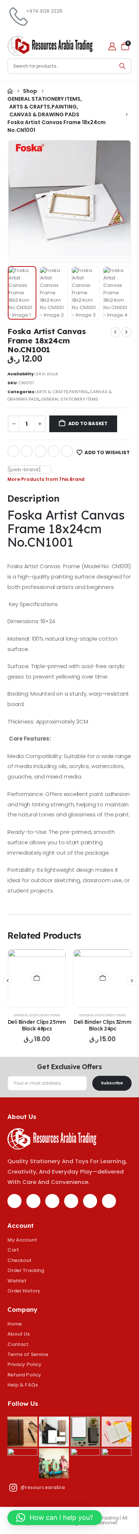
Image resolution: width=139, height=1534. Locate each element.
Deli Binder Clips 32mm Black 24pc (102, 1025)
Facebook (13, 451)
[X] (33, 1201)
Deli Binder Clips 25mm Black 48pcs (37, 1025)
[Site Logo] (50, 46)
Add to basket (87, 423)
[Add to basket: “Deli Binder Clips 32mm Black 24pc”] (103, 978)
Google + (54, 451)
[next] (126, 332)
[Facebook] (14, 1201)
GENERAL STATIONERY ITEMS (69, 399)
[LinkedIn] (109, 1201)
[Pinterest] (52, 1201)
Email (67, 451)
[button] (25, 201)
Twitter (27, 451)
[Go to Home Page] (10, 91)
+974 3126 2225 (44, 10)
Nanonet (106, 1522)
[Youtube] (71, 1201)
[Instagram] (90, 1201)
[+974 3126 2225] (16, 16)
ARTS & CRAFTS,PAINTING (62, 392)
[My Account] (112, 46)
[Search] (123, 66)
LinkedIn (40, 451)
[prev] (115, 332)
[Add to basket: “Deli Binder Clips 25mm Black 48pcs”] (37, 978)
